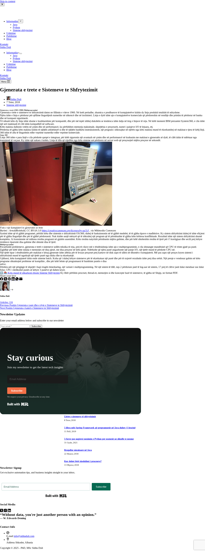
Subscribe (36, 326)
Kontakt (4, 75)
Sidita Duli (5, 47)
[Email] (20, 279)
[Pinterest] (10, 279)
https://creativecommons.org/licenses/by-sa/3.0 (65, 230)
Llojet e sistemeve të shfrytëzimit (80, 416)
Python (16, 58)
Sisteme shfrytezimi (23, 61)
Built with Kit (18, 404)
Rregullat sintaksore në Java (78, 450)
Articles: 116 (6, 302)
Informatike (12, 52)
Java (15, 55)
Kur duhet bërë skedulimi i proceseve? (83, 461)
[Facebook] (2, 279)
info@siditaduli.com (24, 536)
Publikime (11, 67)
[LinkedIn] (13, 279)
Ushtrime (11, 64)
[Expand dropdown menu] (20, 53)
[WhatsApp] (17, 279)
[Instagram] (6, 511)
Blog (8, 70)
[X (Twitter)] (6, 279)
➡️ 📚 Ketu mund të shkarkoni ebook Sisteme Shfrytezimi (30, 273)
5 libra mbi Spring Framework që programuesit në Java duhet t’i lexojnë (99, 428)
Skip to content (7, 1)
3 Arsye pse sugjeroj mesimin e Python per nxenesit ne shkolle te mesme (99, 439)
